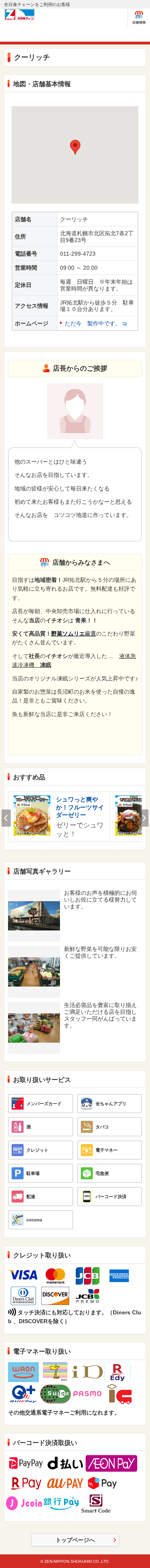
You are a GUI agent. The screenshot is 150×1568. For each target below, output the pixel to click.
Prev (6, 818)
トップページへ (75, 1540)
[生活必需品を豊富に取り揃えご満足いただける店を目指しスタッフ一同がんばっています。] (34, 1016)
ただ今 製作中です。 (93, 323)
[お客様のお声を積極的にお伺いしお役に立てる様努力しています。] (34, 904)
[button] (75, 147)
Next (143, 818)
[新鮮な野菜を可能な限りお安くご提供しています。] (34, 960)
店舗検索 (139, 17)
